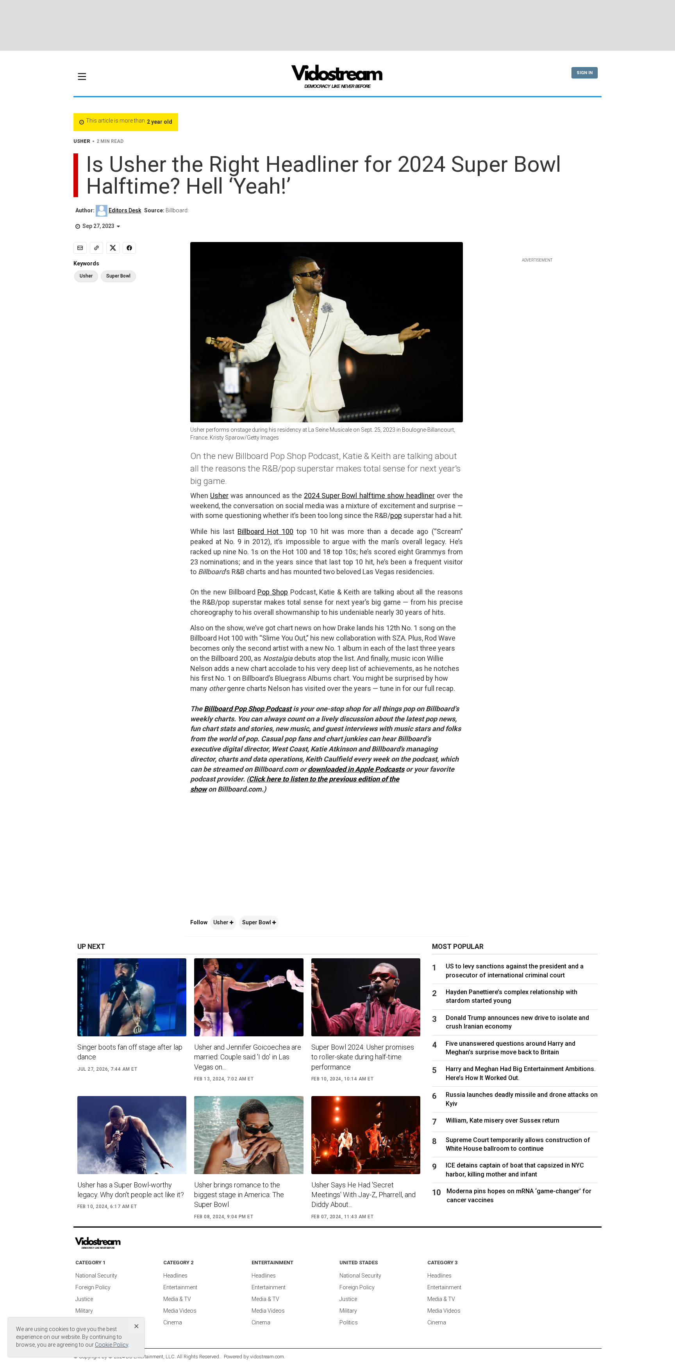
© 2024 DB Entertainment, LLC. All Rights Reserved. (164, 1357)
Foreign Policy (93, 1287)
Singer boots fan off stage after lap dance (129, 1052)
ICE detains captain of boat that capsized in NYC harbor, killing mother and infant (515, 1170)
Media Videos (179, 1311)
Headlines (175, 1275)
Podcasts (389, 769)
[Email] (80, 248)
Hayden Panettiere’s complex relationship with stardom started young (511, 996)
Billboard (219, 709)
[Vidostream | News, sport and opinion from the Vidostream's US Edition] (124, 1243)
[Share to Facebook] (129, 248)
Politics (348, 1322)
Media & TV (177, 1299)
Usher (219, 495)
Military (84, 1311)
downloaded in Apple (341, 769)
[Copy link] (96, 248)
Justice (84, 1299)
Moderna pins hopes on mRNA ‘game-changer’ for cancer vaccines (518, 1195)
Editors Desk (125, 210)
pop (396, 515)
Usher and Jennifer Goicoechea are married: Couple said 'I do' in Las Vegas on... (247, 1057)
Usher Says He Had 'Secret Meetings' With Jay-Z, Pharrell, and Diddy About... (363, 1194)
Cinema (172, 1322)
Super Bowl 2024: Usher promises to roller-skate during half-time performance (362, 1057)
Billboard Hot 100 (265, 531)
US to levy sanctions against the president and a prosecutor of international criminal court (515, 971)
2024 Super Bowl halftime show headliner (369, 495)
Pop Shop (272, 592)
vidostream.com (267, 1357)
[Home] (337, 78)
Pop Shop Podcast (262, 709)
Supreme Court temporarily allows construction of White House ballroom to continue (518, 1144)
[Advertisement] (337, 25)
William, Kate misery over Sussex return (502, 1120)
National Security (96, 1275)
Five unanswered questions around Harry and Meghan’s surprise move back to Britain (510, 1048)
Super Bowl (257, 922)
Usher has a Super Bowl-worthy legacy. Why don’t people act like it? (130, 1190)
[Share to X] (113, 248)
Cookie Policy (111, 1345)
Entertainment (180, 1287)
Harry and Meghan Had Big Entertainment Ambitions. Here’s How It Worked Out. (521, 1073)
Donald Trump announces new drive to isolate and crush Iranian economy (517, 1022)
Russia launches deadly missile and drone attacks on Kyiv (522, 1099)
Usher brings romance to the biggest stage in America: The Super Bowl (239, 1194)
